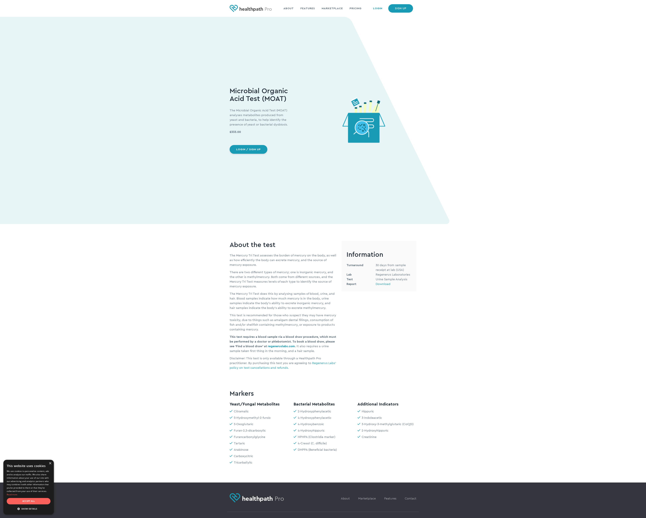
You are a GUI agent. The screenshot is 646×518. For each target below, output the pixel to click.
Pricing (356, 8)
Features (307, 8)
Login (377, 8)
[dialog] (28, 487)
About (288, 8)
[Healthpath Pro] (251, 8)
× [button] (50, 463)
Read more (12, 494)
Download (383, 283)
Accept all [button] (28, 501)
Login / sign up (248, 149)
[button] (28, 509)
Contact (410, 498)
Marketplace (332, 8)
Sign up (400, 8)
